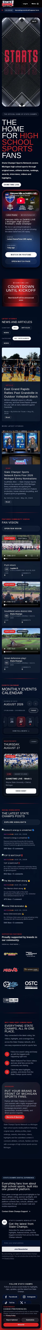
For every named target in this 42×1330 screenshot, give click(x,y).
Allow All (21, 1325)
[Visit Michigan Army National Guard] (31, 969)
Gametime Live (11, 185)
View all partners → (11, 944)
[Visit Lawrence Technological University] (31, 954)
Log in (25, 4)
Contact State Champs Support (15, 1211)
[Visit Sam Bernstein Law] (11, 1000)
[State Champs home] (8, 3)
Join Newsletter (21, 1249)
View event (21, 791)
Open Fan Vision (12, 528)
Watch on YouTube (21, 255)
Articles (26, 328)
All (15, 328)
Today (33, 710)
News (6, 333)
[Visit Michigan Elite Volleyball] (11, 985)
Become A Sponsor (15, 1117)
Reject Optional (12, 1320)
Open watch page (21, 261)
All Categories (21, 338)
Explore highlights (15, 822)
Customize (30, 1320)
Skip (34, 21)
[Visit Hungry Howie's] (11, 954)
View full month (21, 731)
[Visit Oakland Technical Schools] (31, 985)
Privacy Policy (9, 1258)
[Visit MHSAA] (11, 969)
